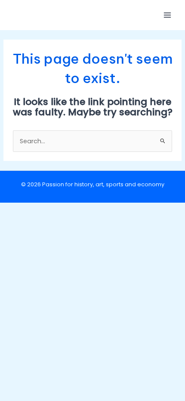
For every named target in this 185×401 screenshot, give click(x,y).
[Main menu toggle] (167, 15)
